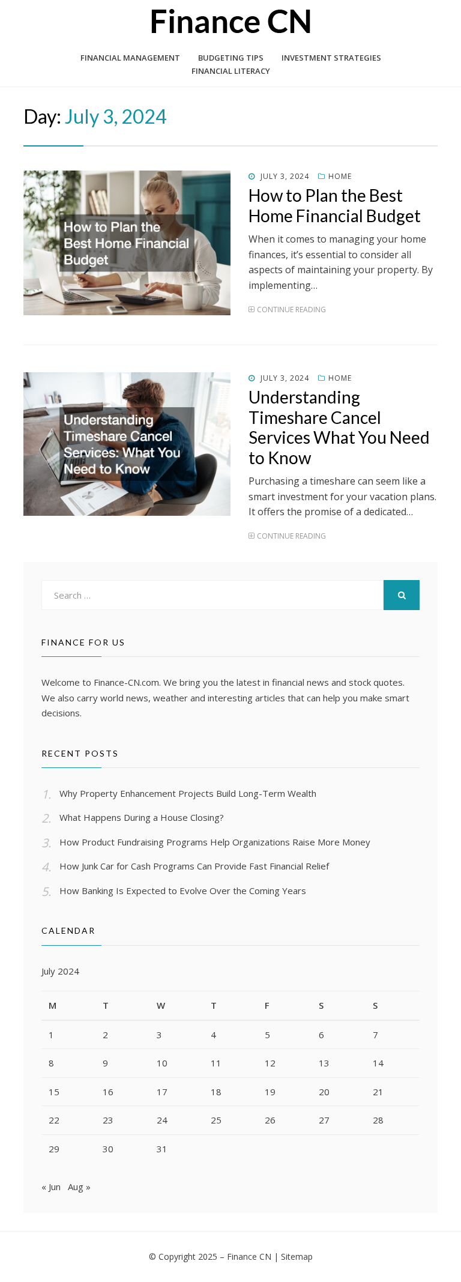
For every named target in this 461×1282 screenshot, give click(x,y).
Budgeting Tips (231, 57)
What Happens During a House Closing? (141, 817)
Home (340, 176)
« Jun (51, 1187)
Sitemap (297, 1256)
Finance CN (249, 1256)
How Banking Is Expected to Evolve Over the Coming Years (182, 890)
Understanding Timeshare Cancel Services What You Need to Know (339, 427)
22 (54, 1120)
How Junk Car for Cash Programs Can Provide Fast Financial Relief (194, 866)
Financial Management (130, 57)
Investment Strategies (331, 57)
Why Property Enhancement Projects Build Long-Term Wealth (187, 793)
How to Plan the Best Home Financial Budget (335, 205)
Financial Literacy (230, 70)
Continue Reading (291, 309)
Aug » (79, 1187)
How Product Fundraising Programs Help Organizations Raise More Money (214, 842)
